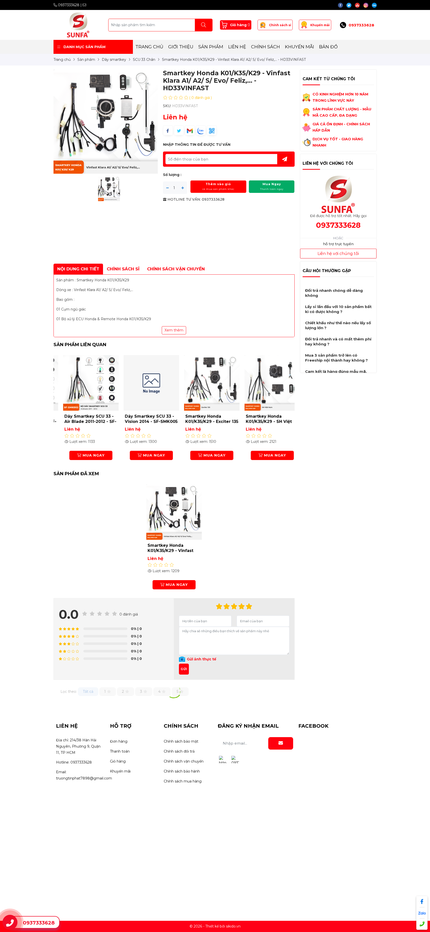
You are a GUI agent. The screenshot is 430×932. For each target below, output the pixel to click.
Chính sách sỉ (280, 25)
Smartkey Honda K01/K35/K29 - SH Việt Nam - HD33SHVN (262, 421)
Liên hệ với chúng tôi (338, 253)
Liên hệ (237, 47)
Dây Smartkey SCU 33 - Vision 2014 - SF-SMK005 (144, 419)
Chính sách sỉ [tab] (123, 268)
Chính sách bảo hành (182, 771)
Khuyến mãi (320, 25)
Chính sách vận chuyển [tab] (176, 268)
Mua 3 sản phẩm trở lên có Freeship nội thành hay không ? (336, 358)
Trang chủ (149, 47)
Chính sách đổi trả (179, 751)
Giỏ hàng (118, 761)
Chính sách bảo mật (181, 741)
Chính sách (265, 47)
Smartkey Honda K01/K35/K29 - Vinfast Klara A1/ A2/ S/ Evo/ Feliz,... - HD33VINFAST (172, 553)
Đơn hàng (118, 741)
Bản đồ (328, 47)
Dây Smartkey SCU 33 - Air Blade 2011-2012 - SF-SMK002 (83, 421)
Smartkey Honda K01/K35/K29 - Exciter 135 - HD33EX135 (204, 421)
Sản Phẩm (210, 47)
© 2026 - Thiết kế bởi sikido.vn (215, 926)
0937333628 (68, 5)
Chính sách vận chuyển (184, 761)
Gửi (184, 669)
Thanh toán (120, 751)
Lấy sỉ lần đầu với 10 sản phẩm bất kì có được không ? (338, 309)
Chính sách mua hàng (183, 781)
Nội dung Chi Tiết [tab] (78, 268)
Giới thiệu (180, 47)
